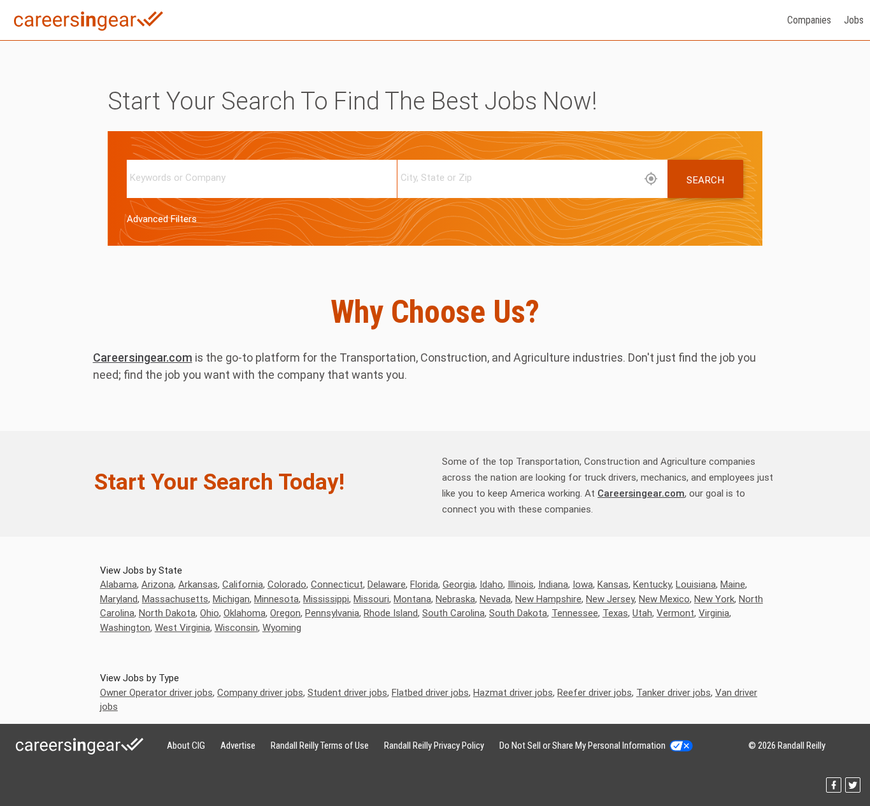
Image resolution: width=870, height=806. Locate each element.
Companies (809, 20)
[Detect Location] (650, 179)
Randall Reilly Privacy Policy (434, 745)
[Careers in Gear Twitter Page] (853, 789)
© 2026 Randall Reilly (786, 745)
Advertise (237, 745)
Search (705, 180)
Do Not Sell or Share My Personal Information (584, 745)
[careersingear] (88, 39)
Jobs (854, 20)
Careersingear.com (142, 357)
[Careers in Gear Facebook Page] (835, 789)
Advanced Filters (162, 219)
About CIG (186, 745)
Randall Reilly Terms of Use (320, 745)
